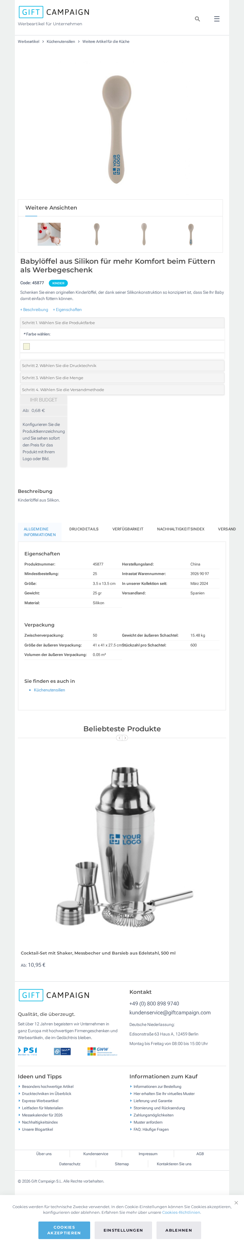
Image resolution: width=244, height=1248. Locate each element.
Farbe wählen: (37, 334)
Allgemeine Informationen (40, 532)
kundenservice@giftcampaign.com (170, 1012)
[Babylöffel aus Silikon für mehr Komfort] (120, 127)
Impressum (148, 1154)
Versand (227, 529)
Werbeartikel (29, 41)
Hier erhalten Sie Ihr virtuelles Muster (164, 1093)
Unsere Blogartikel (37, 1129)
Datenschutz (69, 1164)
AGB (200, 1154)
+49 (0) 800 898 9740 (154, 1003)
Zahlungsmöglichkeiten (153, 1115)
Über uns (43, 1154)
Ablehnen (178, 1230)
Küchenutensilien (61, 41)
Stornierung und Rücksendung (159, 1108)
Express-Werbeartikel (40, 1101)
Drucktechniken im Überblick (46, 1093)
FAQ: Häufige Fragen (151, 1129)
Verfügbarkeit (128, 529)
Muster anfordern (148, 1122)
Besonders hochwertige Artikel (47, 1086)
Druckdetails (84, 529)
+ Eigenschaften (67, 309)
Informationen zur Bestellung (158, 1086)
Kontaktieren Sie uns (174, 1164)
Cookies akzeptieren (64, 1230)
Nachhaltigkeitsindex (180, 529)
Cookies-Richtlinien (181, 1212)
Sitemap (122, 1164)
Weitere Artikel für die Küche (105, 41)
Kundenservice (95, 1154)
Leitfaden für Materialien (42, 1108)
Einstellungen (123, 1230)
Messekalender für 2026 (42, 1115)
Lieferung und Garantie (153, 1101)
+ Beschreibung (34, 309)
